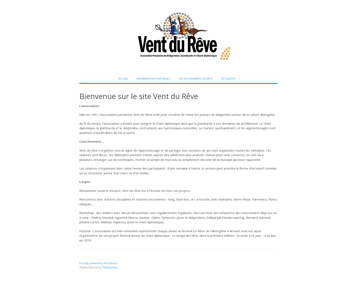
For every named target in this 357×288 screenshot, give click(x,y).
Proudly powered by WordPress (98, 263)
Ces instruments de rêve (196, 78)
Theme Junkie (110, 267)
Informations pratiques (153, 78)
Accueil (123, 78)
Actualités (228, 78)
